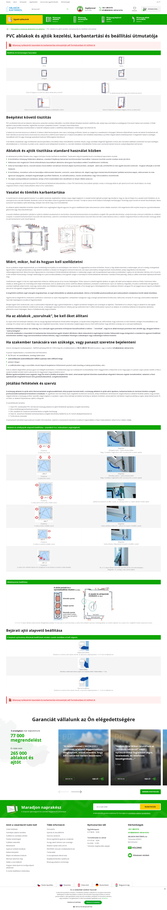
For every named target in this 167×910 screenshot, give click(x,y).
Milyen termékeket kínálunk (16, 855)
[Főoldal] (7, 29)
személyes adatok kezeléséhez (139, 813)
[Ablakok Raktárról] (14, 9)
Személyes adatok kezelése (16, 832)
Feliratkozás (150, 807)
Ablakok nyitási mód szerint (57, 846)
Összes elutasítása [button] (74, 902)
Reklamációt (10, 846)
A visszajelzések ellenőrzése (57, 855)
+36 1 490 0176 (133, 829)
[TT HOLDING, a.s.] (135, 848)
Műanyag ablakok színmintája (58, 862)
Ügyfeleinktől (33, 2)
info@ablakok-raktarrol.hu (138, 832)
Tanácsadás (51, 852)
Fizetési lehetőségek (13, 839)
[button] (76, 791)
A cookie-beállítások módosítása (18, 871)
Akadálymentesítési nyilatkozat (58, 859)
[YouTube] (130, 855)
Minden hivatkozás (150, 792)
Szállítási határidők (13, 842)
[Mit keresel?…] (49, 9)
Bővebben (105, 898)
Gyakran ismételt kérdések (16, 849)
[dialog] (83, 898)
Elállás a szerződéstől (14, 862)
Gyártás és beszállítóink (55, 832)
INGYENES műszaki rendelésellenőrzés (61, 849)
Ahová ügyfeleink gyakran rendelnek (60, 839)
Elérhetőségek (65, 2)
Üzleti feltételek (12, 829)
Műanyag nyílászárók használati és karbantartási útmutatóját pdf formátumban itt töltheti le (53, 45)
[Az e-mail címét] (127, 806)
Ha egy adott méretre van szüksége (60, 842)
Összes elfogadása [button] (93, 902)
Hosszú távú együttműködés (49, 2)
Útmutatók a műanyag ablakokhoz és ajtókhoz (28, 29)
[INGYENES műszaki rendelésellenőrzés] (80, 9)
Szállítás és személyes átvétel (16, 836)
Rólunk (8, 2)
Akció (15, 2)
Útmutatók (23, 2)
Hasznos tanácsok (53, 836)
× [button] (165, 889)
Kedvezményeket (12, 852)
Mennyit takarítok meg (14, 859)
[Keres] (67, 9)
